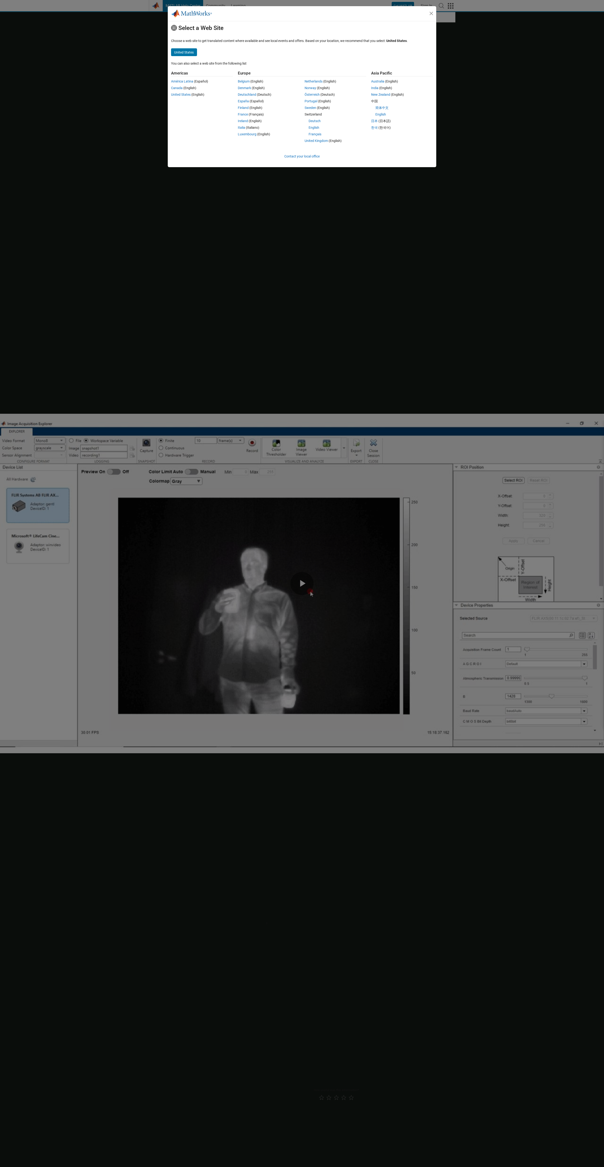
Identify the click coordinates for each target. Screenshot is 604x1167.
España (243, 101)
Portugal (311, 101)
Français (315, 134)
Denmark (244, 88)
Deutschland (247, 94)
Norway (310, 88)
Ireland (243, 121)
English (314, 127)
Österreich (312, 94)
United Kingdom (316, 141)
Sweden (310, 108)
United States (181, 94)
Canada (177, 88)
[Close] (431, 13)
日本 (374, 121)
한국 (374, 127)
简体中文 (382, 108)
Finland (243, 108)
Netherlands (314, 81)
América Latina (182, 81)
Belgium (244, 81)
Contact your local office (302, 156)
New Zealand (380, 94)
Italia (241, 127)
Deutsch (315, 121)
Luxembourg (247, 134)
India (374, 88)
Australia (377, 81)
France (243, 114)
